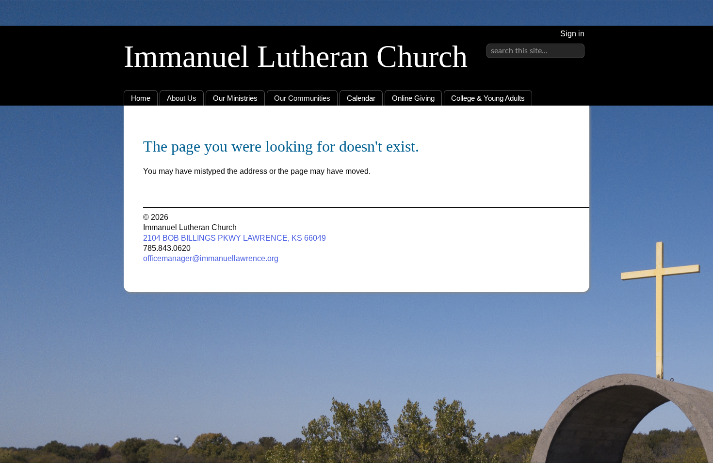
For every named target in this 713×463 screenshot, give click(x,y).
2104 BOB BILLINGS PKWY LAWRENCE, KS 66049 (234, 238)
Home (140, 98)
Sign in (572, 34)
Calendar (361, 98)
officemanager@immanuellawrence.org (210, 258)
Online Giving (413, 98)
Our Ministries (235, 98)
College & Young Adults (488, 98)
